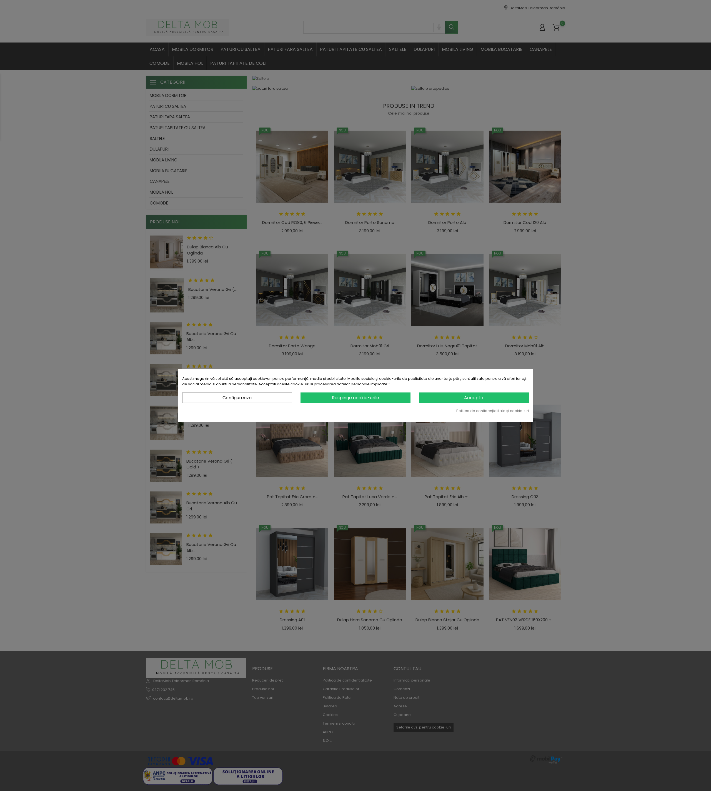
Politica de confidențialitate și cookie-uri (492, 410)
